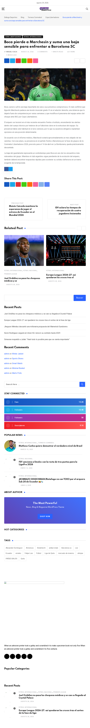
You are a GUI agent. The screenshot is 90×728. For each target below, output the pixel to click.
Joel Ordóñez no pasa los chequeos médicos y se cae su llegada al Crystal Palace (38, 314)
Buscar (79, 298)
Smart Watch (17, 363)
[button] (79, 228)
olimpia (80, 553)
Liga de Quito (50, 553)
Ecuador (9, 553)
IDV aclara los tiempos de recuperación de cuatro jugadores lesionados (68, 211)
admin (6, 354)
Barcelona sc (67, 548)
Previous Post (17, 203)
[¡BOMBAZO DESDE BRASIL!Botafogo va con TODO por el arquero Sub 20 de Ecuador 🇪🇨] (10, 480)
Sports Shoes (17, 358)
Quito (23, 559)
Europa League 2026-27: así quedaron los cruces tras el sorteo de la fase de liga (37, 320)
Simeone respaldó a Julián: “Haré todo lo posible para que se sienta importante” (37, 339)
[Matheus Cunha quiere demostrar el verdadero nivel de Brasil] (10, 446)
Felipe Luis (29, 553)
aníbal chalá (53, 548)
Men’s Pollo (17, 373)
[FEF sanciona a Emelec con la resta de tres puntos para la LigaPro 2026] (10, 463)
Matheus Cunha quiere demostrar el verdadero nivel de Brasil (50, 446)
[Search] (87, 8)
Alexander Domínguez (14, 548)
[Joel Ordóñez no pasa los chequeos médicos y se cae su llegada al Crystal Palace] (10, 696)
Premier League (10, 274)
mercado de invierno (66, 553)
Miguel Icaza (11, 52)
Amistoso (30, 548)
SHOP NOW (45, 516)
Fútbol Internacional (13, 270)
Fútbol (38, 553)
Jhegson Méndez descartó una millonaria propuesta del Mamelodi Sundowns (36, 326)
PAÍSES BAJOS (11, 559)
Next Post (74, 205)
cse (76, 548)
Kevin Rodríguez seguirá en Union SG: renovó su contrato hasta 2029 (32, 333)
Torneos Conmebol (46, 443)
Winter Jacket (17, 354)
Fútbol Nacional (30, 270)
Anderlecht (41, 548)
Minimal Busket (18, 368)
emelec (18, 553)
